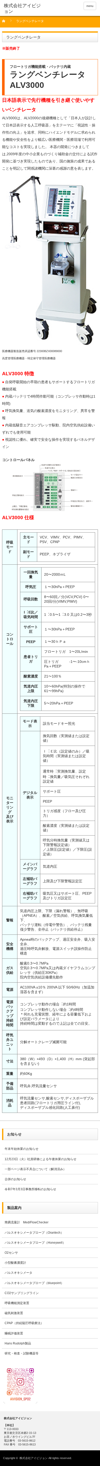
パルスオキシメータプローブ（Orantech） (34, 1232)
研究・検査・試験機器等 (21, 1353)
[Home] (6, 23)
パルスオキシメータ (18, 1273)
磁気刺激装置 (14, 1313)
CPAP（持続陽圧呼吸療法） (24, 1323)
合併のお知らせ (15, 1179)
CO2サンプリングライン (22, 1293)
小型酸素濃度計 (15, 1263)
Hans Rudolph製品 (18, 1343)
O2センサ (11, 1252)
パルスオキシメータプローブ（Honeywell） (35, 1242)
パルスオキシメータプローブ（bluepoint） (34, 1283)
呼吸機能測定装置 (17, 1303)
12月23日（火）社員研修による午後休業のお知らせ (40, 1159)
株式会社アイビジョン (33, 1458)
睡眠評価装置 (14, 1333)
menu (89, 5)
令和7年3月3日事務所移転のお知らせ (30, 1189)
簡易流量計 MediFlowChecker (26, 1222)
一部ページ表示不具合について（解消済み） (35, 1169)
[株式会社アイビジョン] (24, 8)
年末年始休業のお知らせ (21, 1149)
